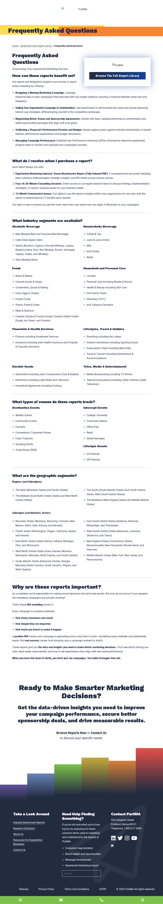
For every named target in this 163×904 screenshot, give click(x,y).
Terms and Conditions (76, 889)
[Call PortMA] (102, 900)
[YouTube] (135, 839)
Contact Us (98, 733)
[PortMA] (81, 9)
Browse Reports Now (71, 733)
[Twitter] (121, 839)
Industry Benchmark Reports (29, 822)
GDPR (102, 889)
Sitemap (23, 889)
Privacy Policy (46, 889)
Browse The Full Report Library (117, 75)
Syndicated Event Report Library (36, 46)
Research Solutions (24, 828)
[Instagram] (128, 839)
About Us (18, 834)
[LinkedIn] (114, 839)
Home (15, 46)
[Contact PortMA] (61, 900)
